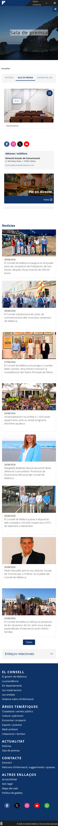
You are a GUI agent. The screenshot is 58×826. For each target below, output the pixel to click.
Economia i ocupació (14, 720)
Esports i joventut (12, 724)
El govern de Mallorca (14, 676)
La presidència (10, 681)
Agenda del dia (44, 77)
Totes (29, 642)
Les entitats (8, 694)
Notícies (9, 77)
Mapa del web (10, 788)
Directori (7, 762)
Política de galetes (12, 792)
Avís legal (7, 783)
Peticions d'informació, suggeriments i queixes (28, 767)
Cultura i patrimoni (12, 715)
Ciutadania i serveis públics (17, 711)
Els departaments (12, 685)
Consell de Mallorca (1, 823)
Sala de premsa (25, 77)
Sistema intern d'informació (18, 699)
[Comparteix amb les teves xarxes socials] (55, 9)
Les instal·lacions (11, 690)
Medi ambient (10, 729)
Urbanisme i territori (13, 733)
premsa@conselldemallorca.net (19, 165)
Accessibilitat (9, 779)
